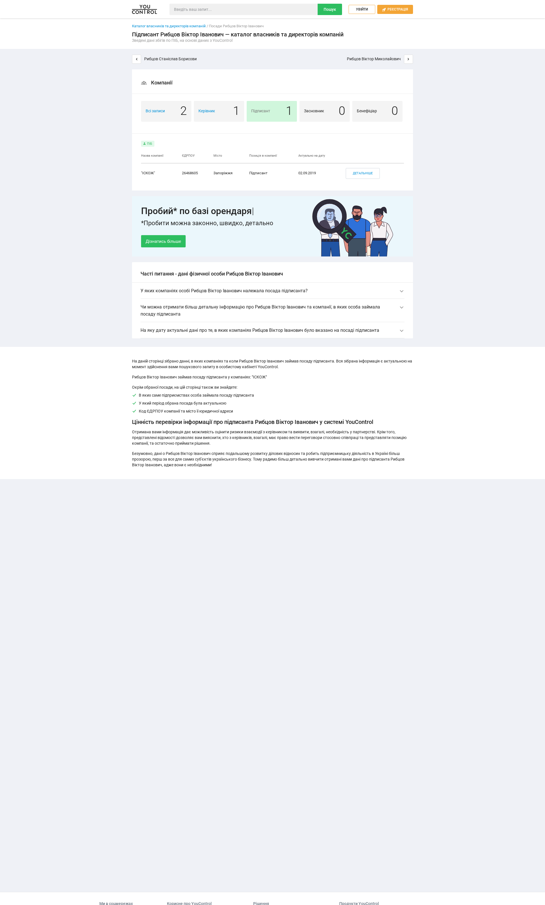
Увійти (362, 9)
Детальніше (363, 173)
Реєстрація (395, 9)
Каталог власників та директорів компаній (169, 26)
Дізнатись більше (163, 241)
